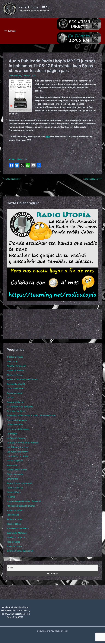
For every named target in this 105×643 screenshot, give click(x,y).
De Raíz (10, 397)
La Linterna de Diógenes (18, 429)
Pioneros (11, 497)
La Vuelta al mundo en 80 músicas (22, 442)
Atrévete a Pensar (15, 375)
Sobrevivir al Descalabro (18, 528)
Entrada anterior (11, 179)
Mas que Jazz (13, 465)
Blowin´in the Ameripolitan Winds (22, 379)
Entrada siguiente (92, 179)
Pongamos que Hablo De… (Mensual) (24, 501)
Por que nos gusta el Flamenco (21, 506)
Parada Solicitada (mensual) (19, 483)
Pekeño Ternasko (15, 488)
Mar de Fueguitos (15, 460)
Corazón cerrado (14, 393)
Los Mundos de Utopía (17, 456)
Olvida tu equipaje (15, 474)
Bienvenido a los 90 (16, 384)
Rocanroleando (14, 524)
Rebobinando (13, 515)
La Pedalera (12, 434)
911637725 (18, 617)
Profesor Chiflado (15, 510)
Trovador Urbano (15, 546)
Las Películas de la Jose (17, 447)
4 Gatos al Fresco (15, 357)
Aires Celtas (12, 361)
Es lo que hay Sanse (16, 411)
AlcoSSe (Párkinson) (16, 366)
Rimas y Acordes (14, 519)
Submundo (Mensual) (17, 533)
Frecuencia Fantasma (17, 420)
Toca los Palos (13, 542)
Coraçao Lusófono (15, 388)
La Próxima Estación (16, 438)
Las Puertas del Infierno (17, 452)
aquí (48, 136)
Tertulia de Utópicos (16, 537)
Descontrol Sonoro (15, 402)
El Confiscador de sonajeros (20, 406)
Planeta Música (14, 492)
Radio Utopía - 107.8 (33, 7)
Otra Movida (12, 479)
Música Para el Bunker (17, 470)
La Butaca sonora (15, 424)
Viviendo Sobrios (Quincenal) (20, 551)
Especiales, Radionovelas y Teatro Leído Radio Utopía (31, 415)
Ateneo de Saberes (15, 370)
